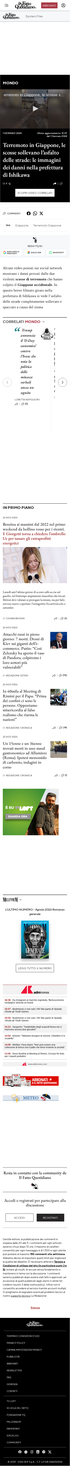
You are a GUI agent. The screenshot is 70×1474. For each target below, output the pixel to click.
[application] (35, 109)
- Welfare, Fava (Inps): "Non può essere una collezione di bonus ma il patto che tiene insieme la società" (35, 1046)
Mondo (10, 83)
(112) (65, 675)
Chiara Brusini (14, 618)
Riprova (35, 1307)
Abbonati (49, 5)
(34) (65, 727)
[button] (35, 109)
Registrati (50, 1217)
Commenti (13, 213)
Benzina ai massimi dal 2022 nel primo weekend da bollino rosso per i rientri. (34, 527)
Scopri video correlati (35, 192)
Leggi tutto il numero (35, 968)
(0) (26, 403)
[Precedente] (7, 382)
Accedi (19, 1217)
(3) (65, 618)
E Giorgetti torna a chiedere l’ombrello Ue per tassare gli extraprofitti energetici (34, 538)
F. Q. (7, 183)
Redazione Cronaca (17, 727)
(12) (65, 183)
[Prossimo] (62, 382)
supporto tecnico (20, 1295)
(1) (66, 775)
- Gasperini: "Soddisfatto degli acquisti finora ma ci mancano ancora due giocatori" (33, 1028)
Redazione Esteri (15, 675)
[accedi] (63, 5)
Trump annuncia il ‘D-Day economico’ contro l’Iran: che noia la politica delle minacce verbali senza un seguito (28, 361)
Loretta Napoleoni (27, 399)
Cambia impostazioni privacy (24, 1349)
